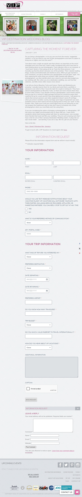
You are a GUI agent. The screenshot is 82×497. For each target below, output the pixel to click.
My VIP (68, 478)
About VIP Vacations (26, 11)
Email (27, 439)
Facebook (60, 465)
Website (28, 443)
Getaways (59, 14)
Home (3, 43)
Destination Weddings (10, 14)
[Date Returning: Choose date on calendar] (47, 291)
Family (42, 14)
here (65, 130)
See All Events (33, 474)
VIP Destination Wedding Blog (52, 43)
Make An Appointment (59, 11)
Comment (29, 432)
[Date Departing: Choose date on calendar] (47, 279)
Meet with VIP (34, 476)
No (30, 212)
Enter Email (30, 181)
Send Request (31, 399)
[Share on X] (79, 248)
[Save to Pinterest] (79, 253)
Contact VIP (45, 11)
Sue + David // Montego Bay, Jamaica (38, 126)
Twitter (66, 465)
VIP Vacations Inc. (13, 5)
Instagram (77, 465)
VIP (74, 14)
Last (55, 167)
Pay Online (72, 11)
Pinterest (72, 465)
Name (27, 435)
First (27, 167)
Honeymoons (26, 14)
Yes (30, 209)
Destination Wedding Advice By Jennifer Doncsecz (24, 43)
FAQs (38, 11)
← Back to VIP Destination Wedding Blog (13, 50)
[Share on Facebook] (79, 243)
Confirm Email (59, 181)
